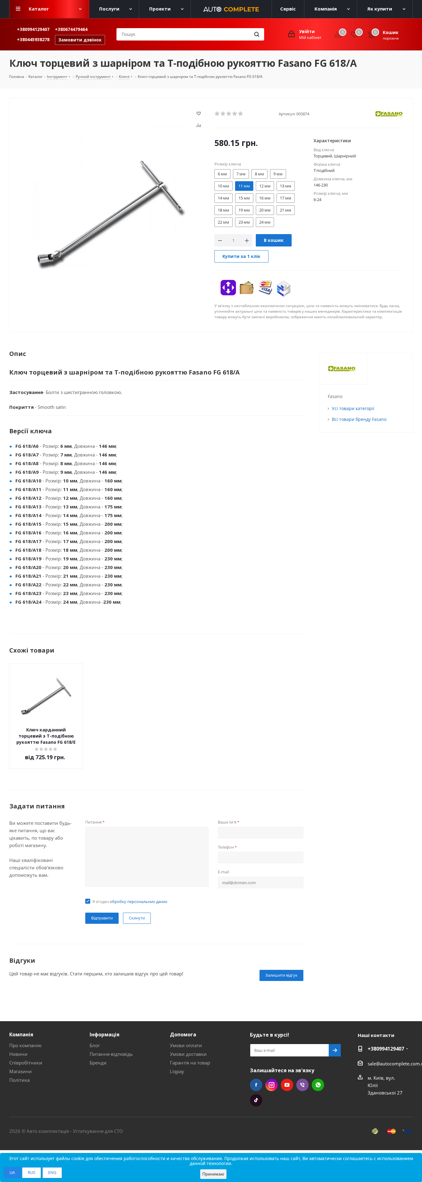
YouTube (287, 1085)
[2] (223, 113)
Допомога (183, 1034)
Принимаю (213, 1173)
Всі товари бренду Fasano (359, 419)
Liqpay (177, 1071)
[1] (217, 113)
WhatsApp (318, 1085)
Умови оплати (186, 1045)
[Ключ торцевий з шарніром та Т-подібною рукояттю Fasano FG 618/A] (110, 199)
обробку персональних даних (138, 901)
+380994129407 (33, 29)
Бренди (98, 1063)
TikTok (256, 1100)
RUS (31, 1172)
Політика (19, 1080)
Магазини (20, 1071)
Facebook (256, 1085)
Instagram (271, 1085)
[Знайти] (256, 34)
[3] (229, 113)
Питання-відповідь (111, 1054)
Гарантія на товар (190, 1063)
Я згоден (129, 901)
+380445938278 (33, 39)
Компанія (21, 1034)
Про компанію (25, 1045)
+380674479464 (71, 29)
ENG (52, 1172)
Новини (18, 1054)
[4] (235, 113)
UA (12, 1172)
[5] (241, 113)
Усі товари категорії (353, 408)
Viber (302, 1085)
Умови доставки (188, 1054)
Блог (95, 1045)
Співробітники (25, 1063)
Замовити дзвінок (80, 40)
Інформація (105, 1034)
